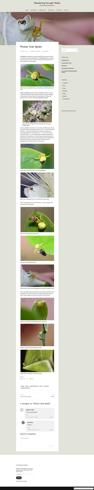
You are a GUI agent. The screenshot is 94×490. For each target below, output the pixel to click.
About (27, 10)
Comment (50, 446)
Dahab (27, 386)
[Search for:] (70, 50)
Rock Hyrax (64, 65)
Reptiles (65, 96)
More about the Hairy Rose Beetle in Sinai (69, 71)
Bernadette (30, 422)
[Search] (76, 50)
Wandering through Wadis (47, 3)
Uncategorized (66, 99)
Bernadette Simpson (35, 51)
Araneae (22, 386)
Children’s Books (42, 10)
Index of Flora (59, 10)
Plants (64, 93)
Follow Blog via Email (22, 465)
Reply (52, 417)
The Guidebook (34, 10)
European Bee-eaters (67, 63)
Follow (18, 477)
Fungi (64, 88)
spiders (40, 386)
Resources (66, 10)
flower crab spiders (34, 386)
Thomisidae (46, 386)
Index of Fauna (51, 10)
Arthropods (46, 51)
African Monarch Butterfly (68, 68)
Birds (64, 85)
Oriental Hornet (65, 60)
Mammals (65, 91)
